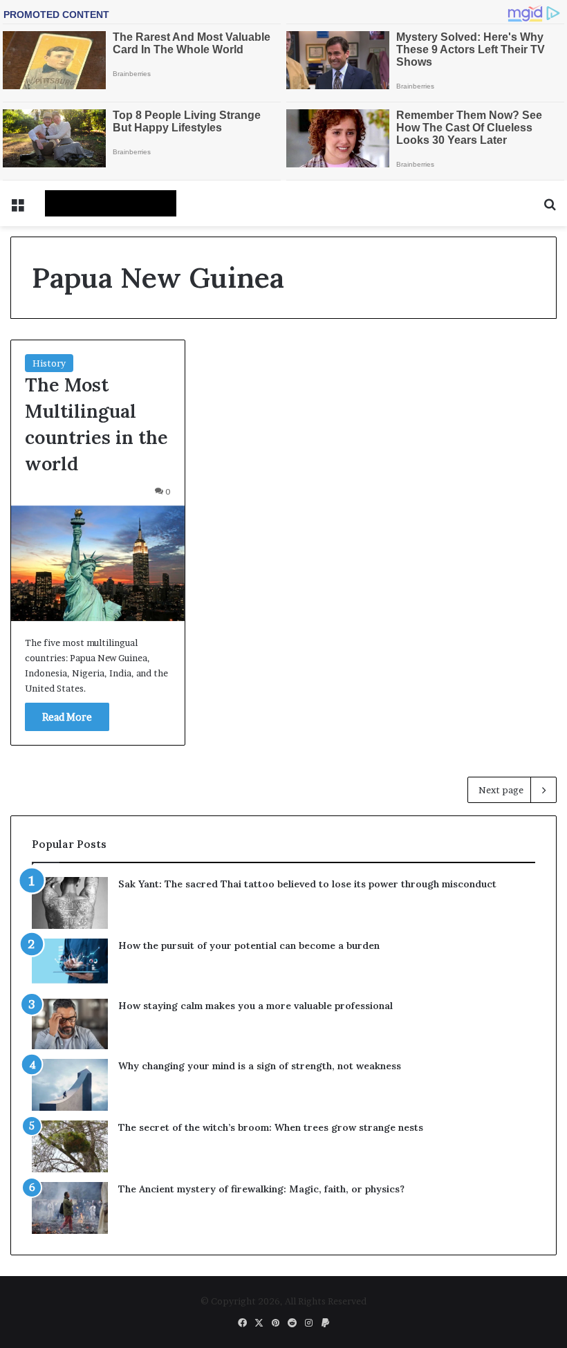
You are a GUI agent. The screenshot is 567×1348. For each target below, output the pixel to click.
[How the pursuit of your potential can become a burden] (70, 964)
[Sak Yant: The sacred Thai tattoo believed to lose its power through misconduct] (70, 903)
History (49, 363)
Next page (500, 789)
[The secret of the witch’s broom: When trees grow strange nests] (70, 1146)
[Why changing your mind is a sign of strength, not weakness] (70, 1085)
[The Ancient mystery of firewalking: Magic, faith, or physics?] (70, 1208)
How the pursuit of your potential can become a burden (249, 945)
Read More (67, 717)
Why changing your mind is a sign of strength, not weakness (259, 1066)
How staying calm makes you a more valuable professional (255, 1005)
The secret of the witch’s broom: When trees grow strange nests (270, 1127)
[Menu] (17, 208)
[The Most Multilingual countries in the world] (98, 563)
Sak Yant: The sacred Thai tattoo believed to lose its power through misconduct (307, 884)
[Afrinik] (110, 203)
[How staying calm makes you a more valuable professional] (70, 1024)
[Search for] (550, 208)
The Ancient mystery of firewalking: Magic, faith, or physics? (261, 1189)
